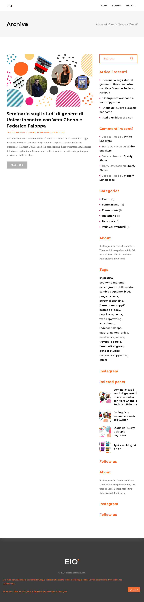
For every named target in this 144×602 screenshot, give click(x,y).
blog (127, 291)
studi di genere (109, 332)
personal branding (111, 300)
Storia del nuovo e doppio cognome (124, 431)
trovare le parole (110, 341)
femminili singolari (111, 346)
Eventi (32, 132)
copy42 (121, 305)
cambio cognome (111, 291)
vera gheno (106, 323)
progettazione (108, 296)
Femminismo (43, 132)
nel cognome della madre (116, 287)
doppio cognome (110, 314)
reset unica (106, 337)
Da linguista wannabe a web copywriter (124, 416)
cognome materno (111, 282)
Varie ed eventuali (114, 227)
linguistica (106, 278)
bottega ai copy (109, 309)
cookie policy (9, 583)
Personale (108, 221)
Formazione (110, 210)
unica (124, 332)
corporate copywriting (114, 355)
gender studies (109, 350)
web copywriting (110, 319)
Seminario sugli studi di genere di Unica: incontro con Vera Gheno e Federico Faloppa (45, 120)
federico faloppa (110, 328)
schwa (120, 337)
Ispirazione (58, 132)
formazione (107, 305)
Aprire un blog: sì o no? (118, 117)
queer (103, 360)
